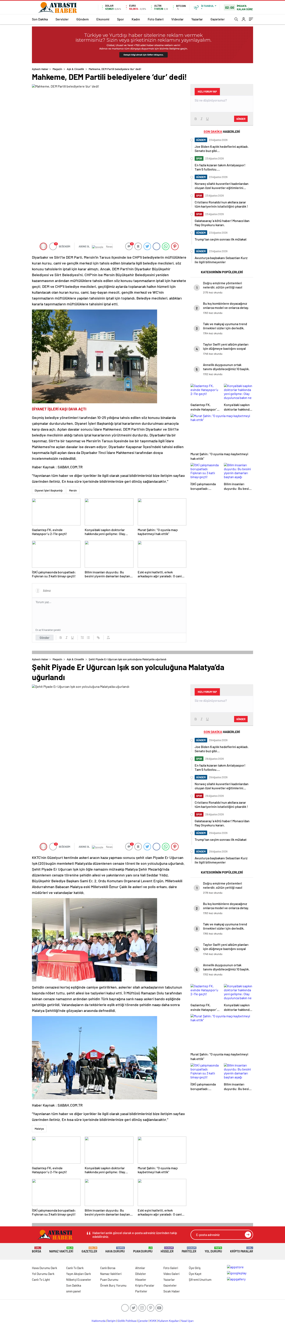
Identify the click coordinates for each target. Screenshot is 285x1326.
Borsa (36, 1250)
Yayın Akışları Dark (78, 1274)
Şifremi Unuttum (200, 1279)
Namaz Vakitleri (61, 1250)
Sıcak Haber (171, 1291)
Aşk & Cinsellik (75, 69)
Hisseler (167, 1250)
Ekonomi (102, 19)
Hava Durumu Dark (44, 1268)
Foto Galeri (156, 19)
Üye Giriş (195, 1268)
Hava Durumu (115, 1250)
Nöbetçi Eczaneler (78, 1279)
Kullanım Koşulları (168, 1320)
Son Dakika (40, 19)
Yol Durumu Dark (43, 1274)
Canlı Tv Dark (75, 1268)
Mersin (73, 490)
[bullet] (88, 637)
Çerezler (143, 1320)
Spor (120, 19)
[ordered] (82, 637)
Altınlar (140, 1268)
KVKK (153, 1320)
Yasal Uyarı (187, 1320)
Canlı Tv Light (41, 1279)
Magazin (57, 69)
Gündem (82, 19)
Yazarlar (197, 19)
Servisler (62, 19)
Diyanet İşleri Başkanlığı (49, 490)
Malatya (39, 1128)
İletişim (111, 1320)
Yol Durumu (213, 1250)
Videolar (177, 19)
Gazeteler (218, 19)
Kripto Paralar (241, 1250)
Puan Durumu (143, 1250)
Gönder (44, 637)
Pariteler (189, 1250)
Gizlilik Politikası (126, 1320)
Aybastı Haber (40, 69)
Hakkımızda (99, 1320)
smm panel (73, 1291)
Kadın (136, 19)
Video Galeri (171, 1274)
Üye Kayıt (195, 1274)
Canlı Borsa (107, 1268)
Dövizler (140, 1274)
